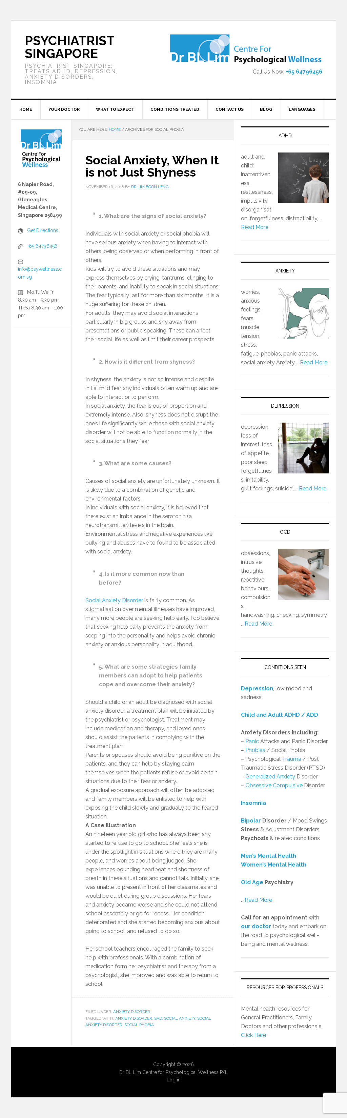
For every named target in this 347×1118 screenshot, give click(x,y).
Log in (174, 1079)
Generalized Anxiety (270, 776)
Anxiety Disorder (131, 1011)
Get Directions (42, 230)
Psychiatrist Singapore (69, 47)
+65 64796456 (304, 71)
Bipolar (251, 820)
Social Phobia (139, 1024)
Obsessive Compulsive (274, 785)
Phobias (255, 750)
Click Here (253, 1035)
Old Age (252, 882)
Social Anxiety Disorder (114, 600)
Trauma (291, 759)
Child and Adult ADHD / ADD (279, 715)
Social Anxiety (179, 1018)
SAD (158, 1018)
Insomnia (253, 803)
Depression (257, 688)
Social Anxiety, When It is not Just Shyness (152, 166)
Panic (252, 741)
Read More (254, 227)
